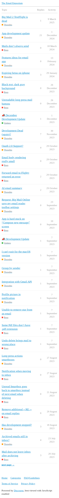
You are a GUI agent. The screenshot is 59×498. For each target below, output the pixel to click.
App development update (16, 33)
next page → (8, 465)
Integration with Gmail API (17, 281)
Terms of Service (10, 483)
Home (5, 478)
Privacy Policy (28, 483)
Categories (16, 478)
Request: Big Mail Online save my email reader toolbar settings (16, 203)
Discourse (19, 490)
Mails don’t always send (15, 46)
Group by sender (11, 268)
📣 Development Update (15, 239)
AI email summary (12, 188)
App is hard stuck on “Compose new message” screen (16, 222)
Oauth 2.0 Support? (12, 145)
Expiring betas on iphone (16, 72)
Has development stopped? (17, 424)
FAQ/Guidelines (32, 478)
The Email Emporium (12, 3)
